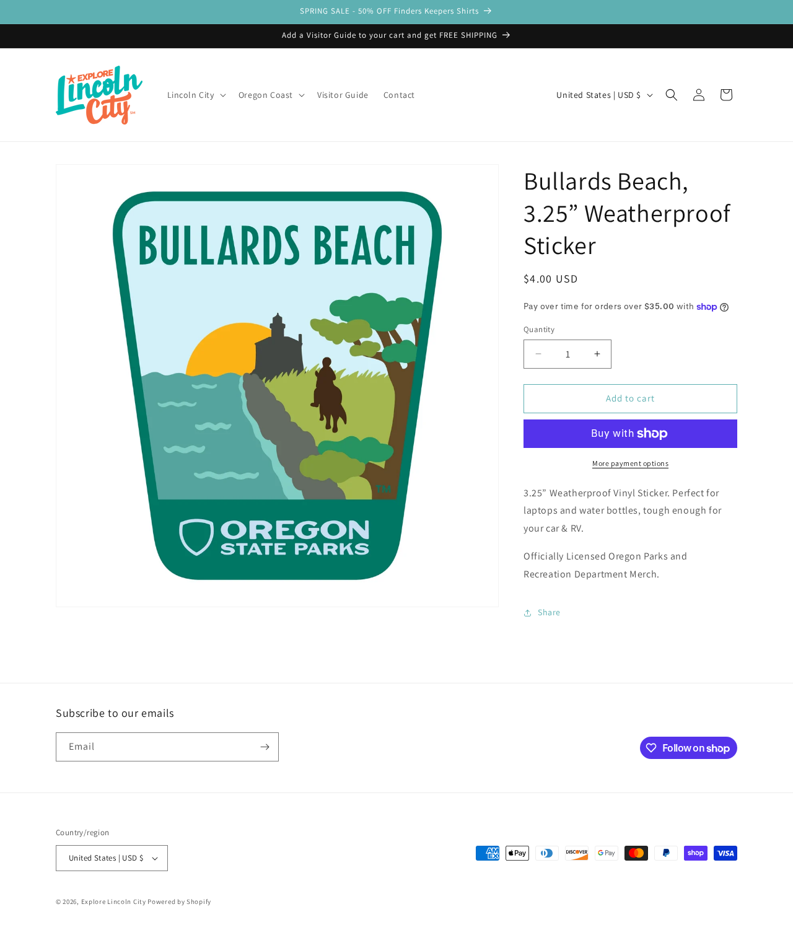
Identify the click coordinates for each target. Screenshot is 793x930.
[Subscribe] (264, 746)
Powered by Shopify (179, 901)
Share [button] (549, 612)
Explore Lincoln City (113, 901)
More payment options (630, 463)
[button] (195, 95)
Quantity (539, 329)
